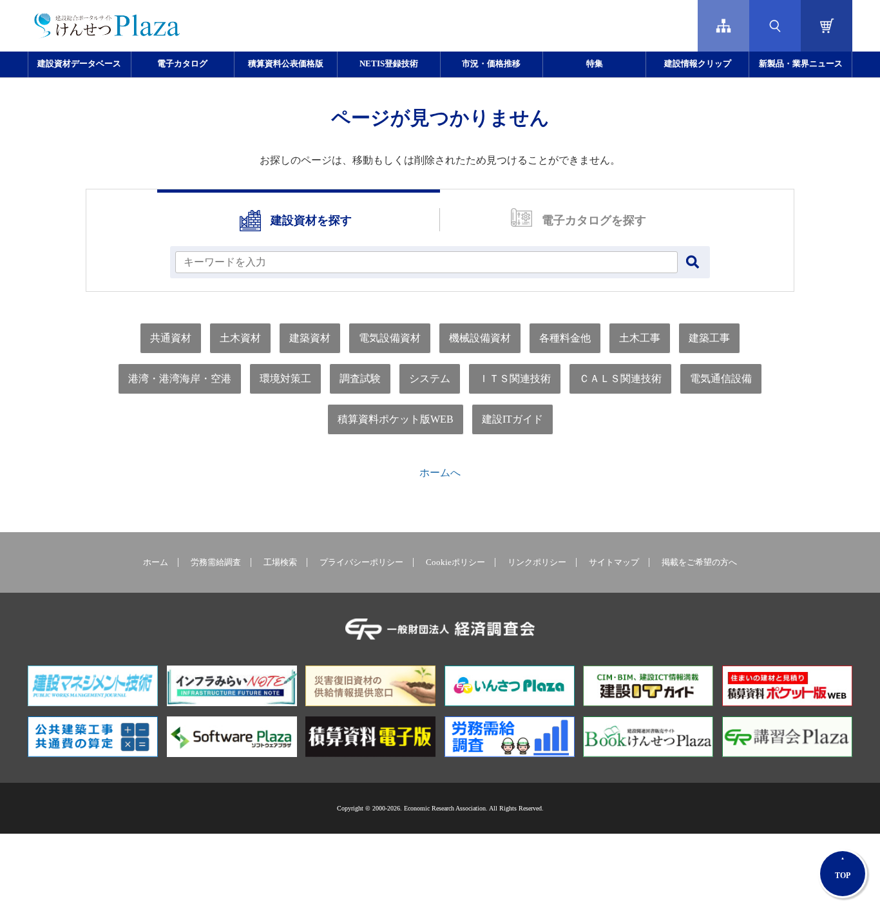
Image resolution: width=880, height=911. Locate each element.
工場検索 (280, 562)
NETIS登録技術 (388, 63)
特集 (594, 63)
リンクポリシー (537, 562)
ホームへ (440, 472)
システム (429, 378)
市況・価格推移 (491, 63)
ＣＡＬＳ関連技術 (620, 378)
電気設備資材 (390, 337)
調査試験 (360, 378)
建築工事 (709, 337)
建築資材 (309, 337)
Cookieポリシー (455, 562)
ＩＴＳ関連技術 (515, 378)
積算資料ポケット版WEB (396, 419)
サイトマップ (614, 562)
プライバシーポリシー (361, 562)
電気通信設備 (721, 378)
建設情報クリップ (697, 63)
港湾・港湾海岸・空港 (179, 378)
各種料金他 (565, 337)
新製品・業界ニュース (801, 63)
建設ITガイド (512, 419)
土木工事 (639, 337)
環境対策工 (285, 378)
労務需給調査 (216, 562)
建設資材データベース (79, 63)
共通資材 (170, 337)
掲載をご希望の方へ (699, 562)
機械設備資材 (480, 337)
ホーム (155, 562)
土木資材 (240, 337)
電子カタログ (182, 63)
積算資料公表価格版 (285, 63)
